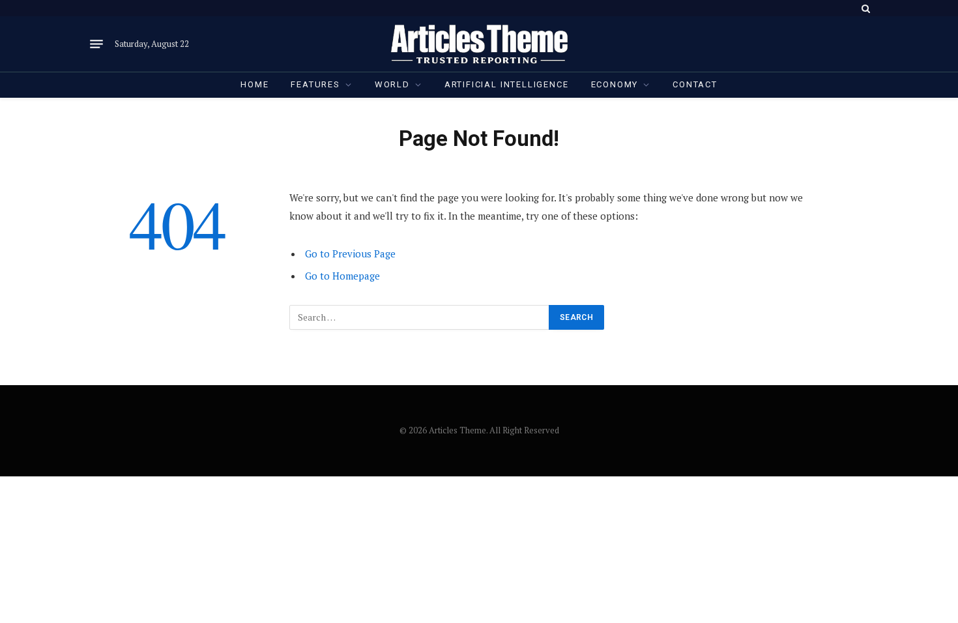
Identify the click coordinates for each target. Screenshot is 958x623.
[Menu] (96, 44)
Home (254, 84)
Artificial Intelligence (506, 84)
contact (695, 84)
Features (315, 84)
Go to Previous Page (350, 253)
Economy (615, 84)
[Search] (864, 8)
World (392, 84)
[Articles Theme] (479, 44)
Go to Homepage (342, 275)
